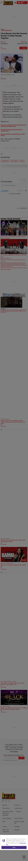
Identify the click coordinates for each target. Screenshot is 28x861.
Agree (14, 847)
